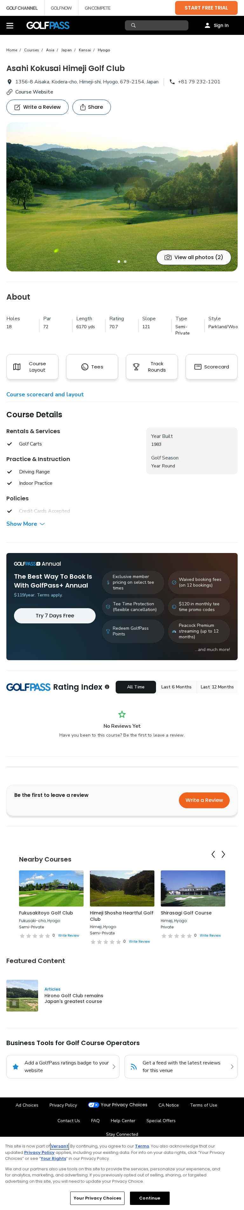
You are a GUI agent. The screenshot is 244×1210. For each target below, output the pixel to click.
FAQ (95, 1121)
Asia (50, 50)
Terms (142, 1146)
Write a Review (204, 800)
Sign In (221, 25)
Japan (66, 50)
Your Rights (53, 1158)
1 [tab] (119, 261)
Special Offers (161, 1121)
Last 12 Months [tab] (217, 687)
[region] (122, 1173)
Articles (52, 989)
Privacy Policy (63, 1105)
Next (223, 854)
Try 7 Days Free (55, 615)
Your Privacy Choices (124, 1105)
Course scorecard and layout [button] (45, 394)
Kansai (85, 50)
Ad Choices (27, 1105)
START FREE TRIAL (206, 7)
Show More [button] (21, 524)
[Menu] (10, 25)
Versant (59, 1146)
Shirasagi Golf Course (186, 913)
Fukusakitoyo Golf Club (46, 913)
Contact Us (69, 1121)
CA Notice (169, 1105)
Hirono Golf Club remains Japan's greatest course (73, 998)
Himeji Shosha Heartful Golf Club (121, 916)
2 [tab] (125, 261)
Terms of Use (203, 1105)
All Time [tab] (136, 687)
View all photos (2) (198, 257)
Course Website (34, 91)
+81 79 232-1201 (199, 81)
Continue (149, 1198)
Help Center (123, 1121)
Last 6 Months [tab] (176, 687)
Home (11, 50)
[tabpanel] (122, 196)
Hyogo (104, 50)
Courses (31, 50)
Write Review (68, 935)
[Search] (134, 25)
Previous (213, 854)
